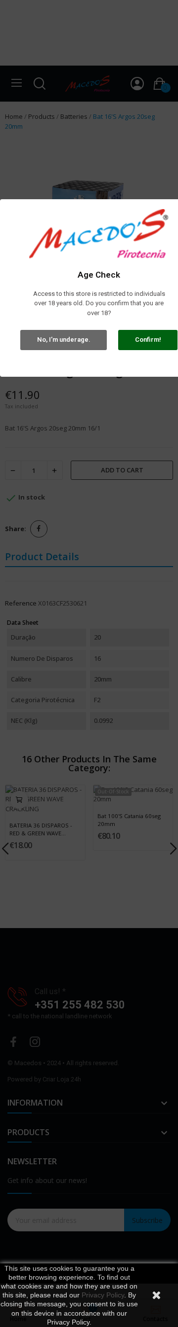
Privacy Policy (103, 1295)
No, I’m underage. (63, 339)
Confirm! (148, 339)
